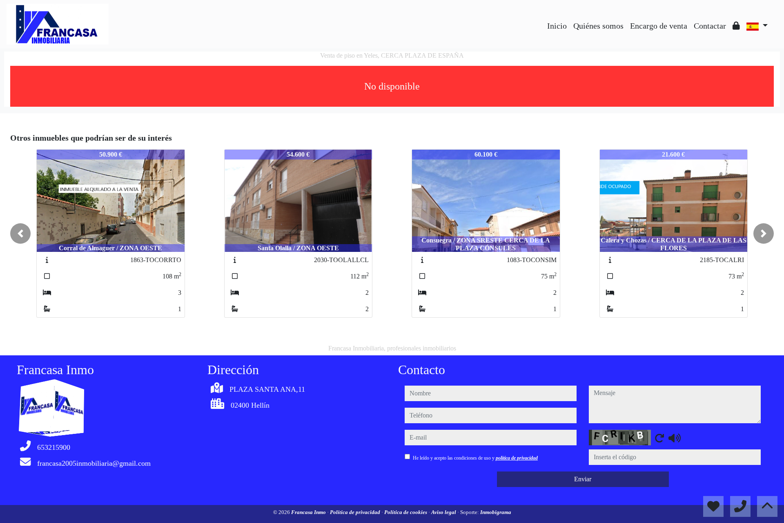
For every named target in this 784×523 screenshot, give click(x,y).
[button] (20, 233)
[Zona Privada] (736, 25)
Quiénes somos (598, 25)
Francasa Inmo (309, 512)
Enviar (582, 479)
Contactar (710, 25)
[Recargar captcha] (659, 438)
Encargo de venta (658, 25)
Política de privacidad (355, 512)
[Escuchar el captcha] (674, 438)
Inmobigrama (495, 512)
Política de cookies (406, 512)
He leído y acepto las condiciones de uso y (475, 458)
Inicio (557, 25)
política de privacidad (517, 458)
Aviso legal (444, 512)
